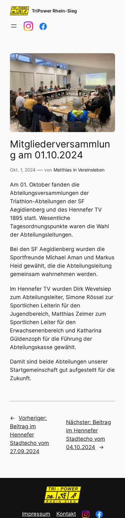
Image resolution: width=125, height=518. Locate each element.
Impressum (36, 514)
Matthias (62, 169)
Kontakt (66, 514)
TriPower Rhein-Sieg (54, 10)
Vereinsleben (91, 169)
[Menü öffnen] (14, 26)
